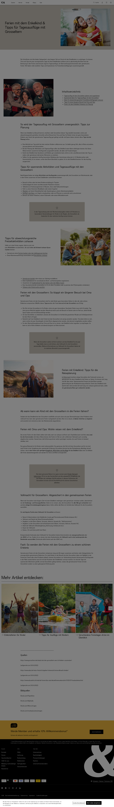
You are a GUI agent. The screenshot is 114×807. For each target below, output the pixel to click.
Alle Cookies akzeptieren (94, 803)
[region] (57, 803)
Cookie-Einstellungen (79, 803)
